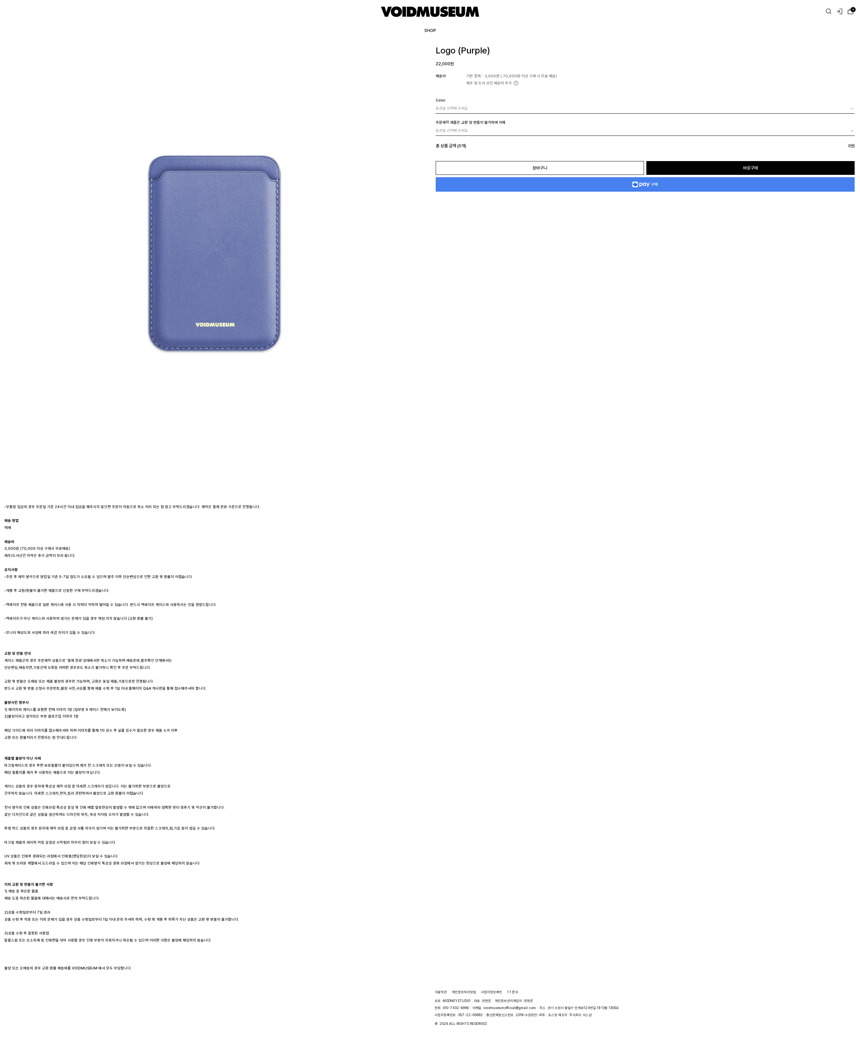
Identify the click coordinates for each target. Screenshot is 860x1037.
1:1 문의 (512, 992)
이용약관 (441, 992)
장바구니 (539, 168)
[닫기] (847, 1004)
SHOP (430, 30)
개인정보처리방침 (464, 992)
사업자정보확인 (491, 992)
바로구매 (750, 168)
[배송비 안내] (516, 83)
